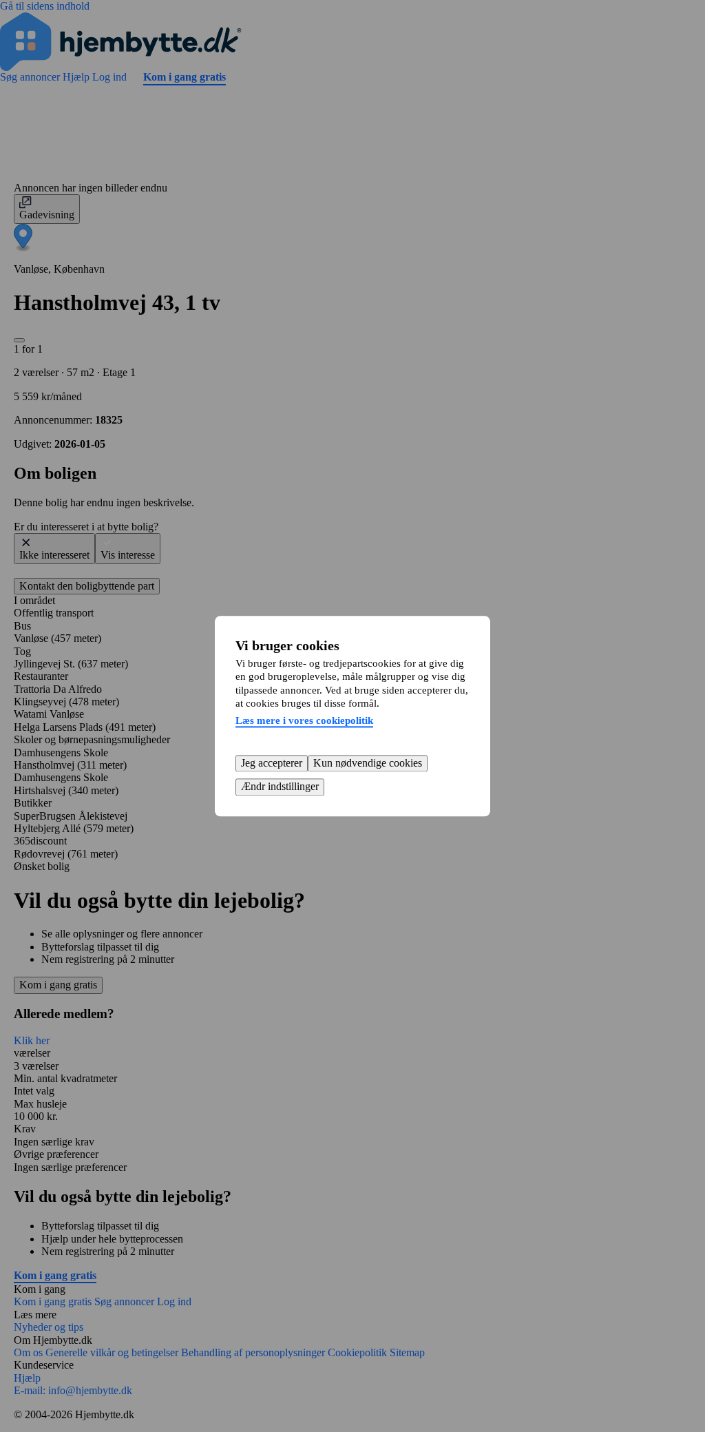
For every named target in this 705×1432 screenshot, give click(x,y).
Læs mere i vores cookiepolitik (304, 720)
